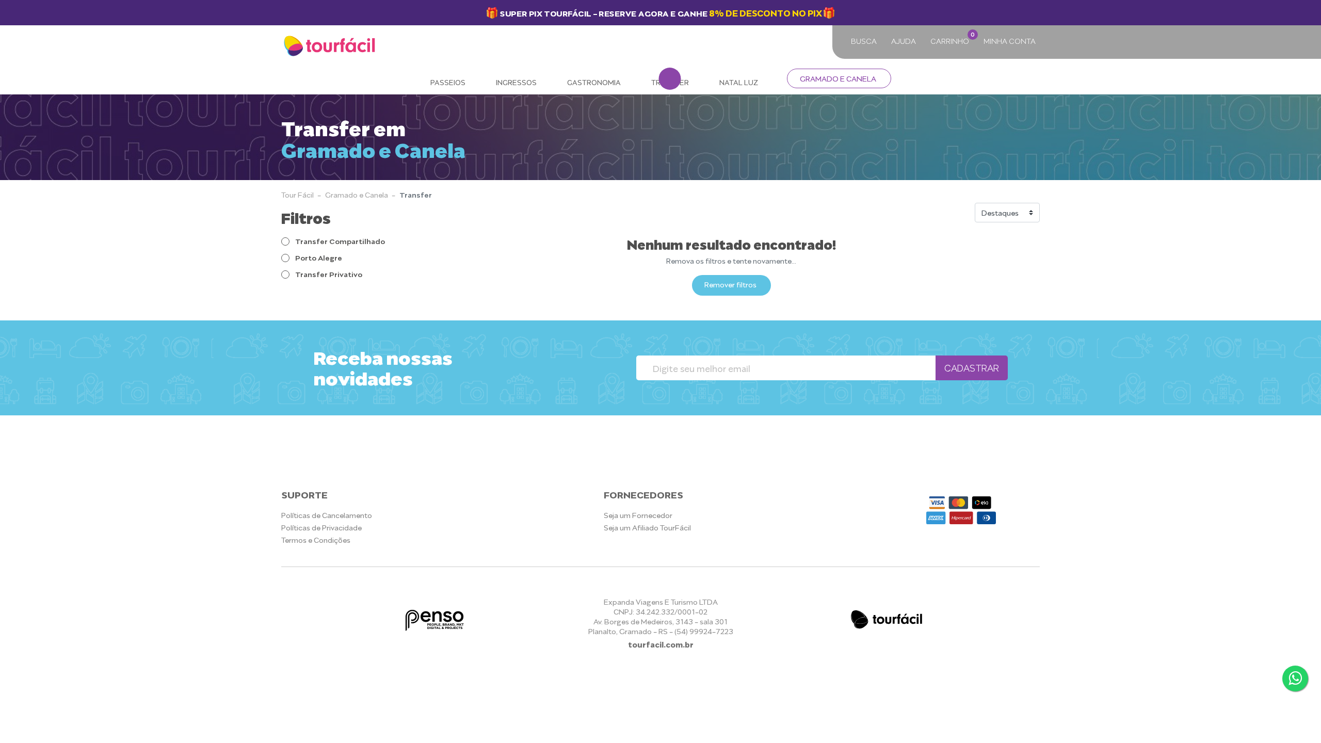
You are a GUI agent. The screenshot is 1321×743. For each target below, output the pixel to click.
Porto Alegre (318, 257)
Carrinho (951, 37)
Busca (864, 40)
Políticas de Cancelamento (326, 515)
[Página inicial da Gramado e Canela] (330, 46)
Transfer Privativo (328, 274)
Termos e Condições (315, 539)
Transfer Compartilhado (339, 241)
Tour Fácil (297, 194)
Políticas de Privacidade (321, 527)
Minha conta (1010, 40)
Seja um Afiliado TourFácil (647, 527)
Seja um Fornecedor (638, 515)
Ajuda (903, 40)
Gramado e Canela (838, 78)
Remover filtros (730, 284)
